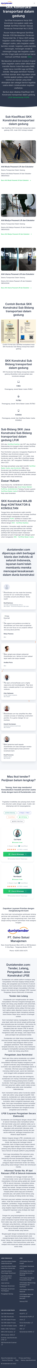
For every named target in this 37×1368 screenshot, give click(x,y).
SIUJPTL (23, 1313)
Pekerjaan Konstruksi (8, 1286)
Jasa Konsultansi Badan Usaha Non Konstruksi (8, 1267)
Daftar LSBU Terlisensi (8, 1329)
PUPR (12, 518)
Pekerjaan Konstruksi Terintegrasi (8, 1290)
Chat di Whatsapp (17, 854)
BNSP (22, 1326)
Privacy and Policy (25, 1358)
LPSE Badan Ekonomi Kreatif (26, 1262)
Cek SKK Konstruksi (7, 1313)
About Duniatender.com (8, 1358)
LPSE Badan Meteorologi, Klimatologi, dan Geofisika (28, 1285)
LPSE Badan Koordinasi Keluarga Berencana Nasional (27, 1273)
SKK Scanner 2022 (7, 1335)
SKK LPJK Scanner (7, 1332)
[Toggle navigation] (34, 3)
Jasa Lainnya (5, 1283)
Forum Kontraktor (25, 1323)
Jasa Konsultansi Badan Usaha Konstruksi (8, 1262)
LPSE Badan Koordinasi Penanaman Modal (27, 1279)
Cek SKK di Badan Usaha (9, 1326)
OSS (30, 57)
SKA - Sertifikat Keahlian (20, 523)
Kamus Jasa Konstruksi (28, 1360)
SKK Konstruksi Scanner (9, 1342)
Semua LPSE (24, 1301)
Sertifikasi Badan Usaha (9, 491)
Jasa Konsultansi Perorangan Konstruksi (8, 1272)
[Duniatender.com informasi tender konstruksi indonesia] (7, 3)
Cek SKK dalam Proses (8, 1319)
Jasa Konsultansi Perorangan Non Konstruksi (6, 1278)
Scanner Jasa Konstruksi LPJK (9, 1339)
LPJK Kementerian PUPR (18, 97)
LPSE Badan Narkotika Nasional (27, 1290)
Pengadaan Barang (7, 1294)
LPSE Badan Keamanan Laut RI (27, 1267)
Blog (16, 1360)
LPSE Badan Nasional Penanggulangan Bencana (26, 1296)
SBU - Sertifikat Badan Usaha (24, 537)
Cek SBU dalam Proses (8, 1323)
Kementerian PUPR (26, 1316)
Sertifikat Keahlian (14, 444)
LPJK (21, 1319)
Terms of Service (7, 1360)
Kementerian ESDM (26, 1332)
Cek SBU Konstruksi (7, 1316)
